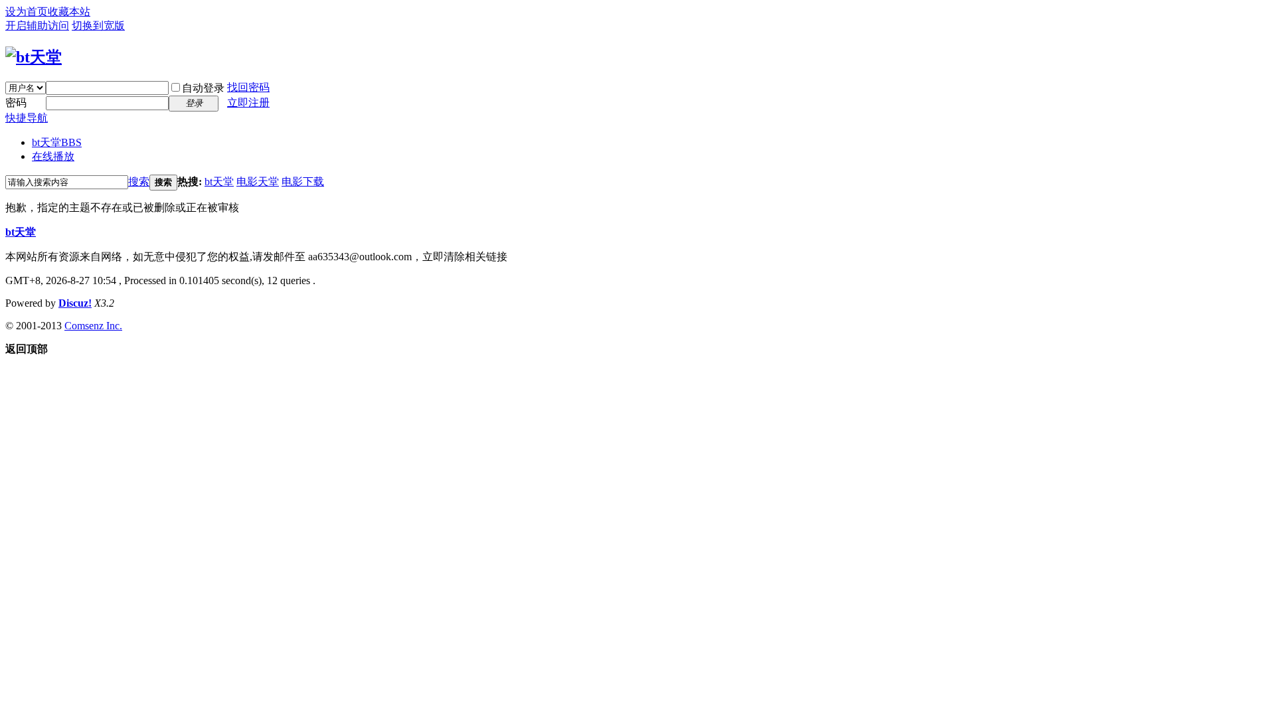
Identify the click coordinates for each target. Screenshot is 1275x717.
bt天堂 (57, 142)
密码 (16, 102)
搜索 (138, 181)
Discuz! (75, 303)
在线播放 (53, 156)
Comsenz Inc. (93, 325)
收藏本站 (69, 11)
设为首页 (26, 11)
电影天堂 (257, 181)
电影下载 (303, 181)
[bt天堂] (33, 57)
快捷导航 (26, 117)
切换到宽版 (98, 25)
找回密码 (248, 87)
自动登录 (203, 88)
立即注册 (248, 102)
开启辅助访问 (37, 25)
